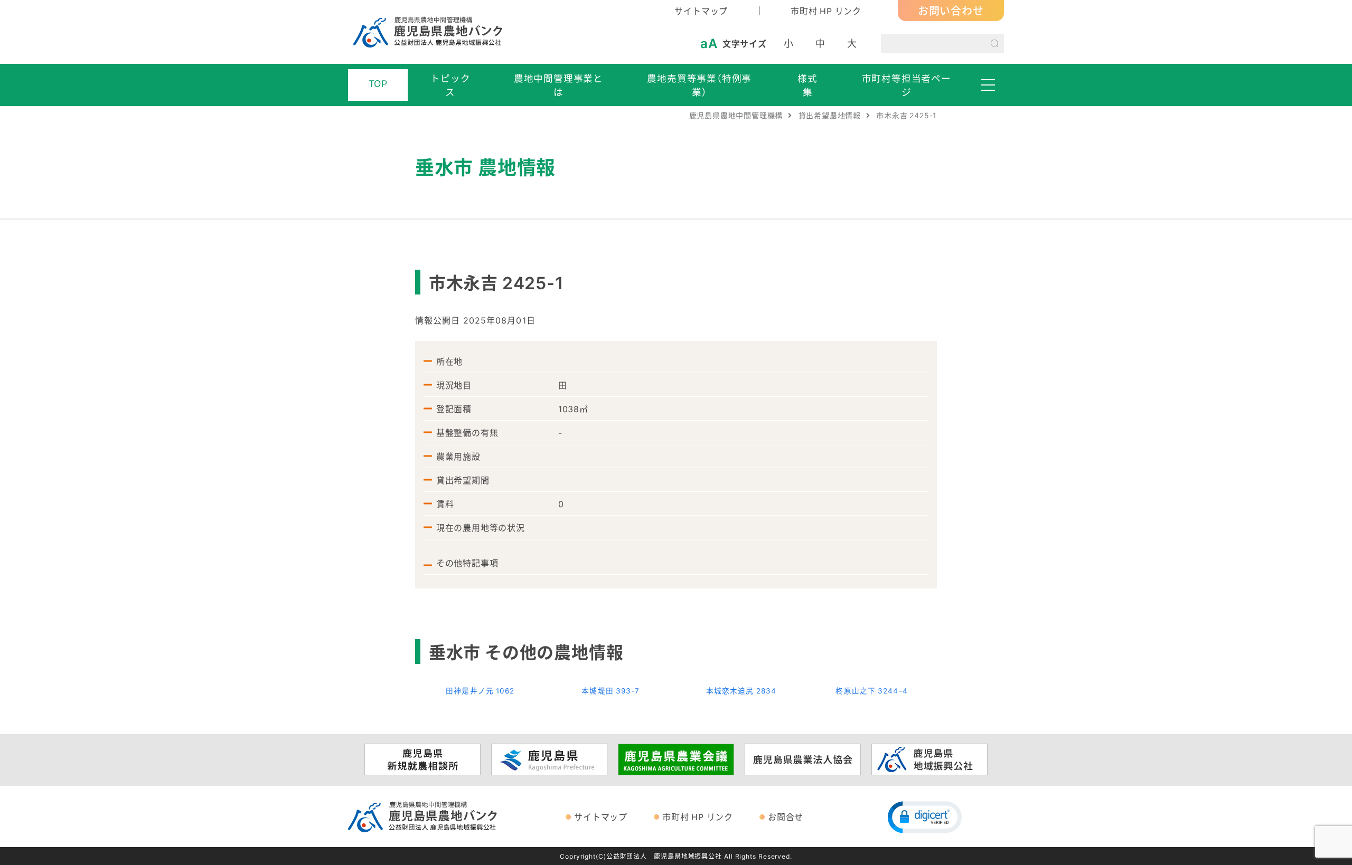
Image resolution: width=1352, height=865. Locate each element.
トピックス (450, 85)
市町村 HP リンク (826, 10)
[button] (925, 816)
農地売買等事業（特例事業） (699, 85)
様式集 (807, 85)
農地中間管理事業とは (558, 85)
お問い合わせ (951, 10)
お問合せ (785, 816)
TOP (378, 83)
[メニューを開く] (988, 85)
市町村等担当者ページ (906, 85)
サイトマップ (701, 10)
